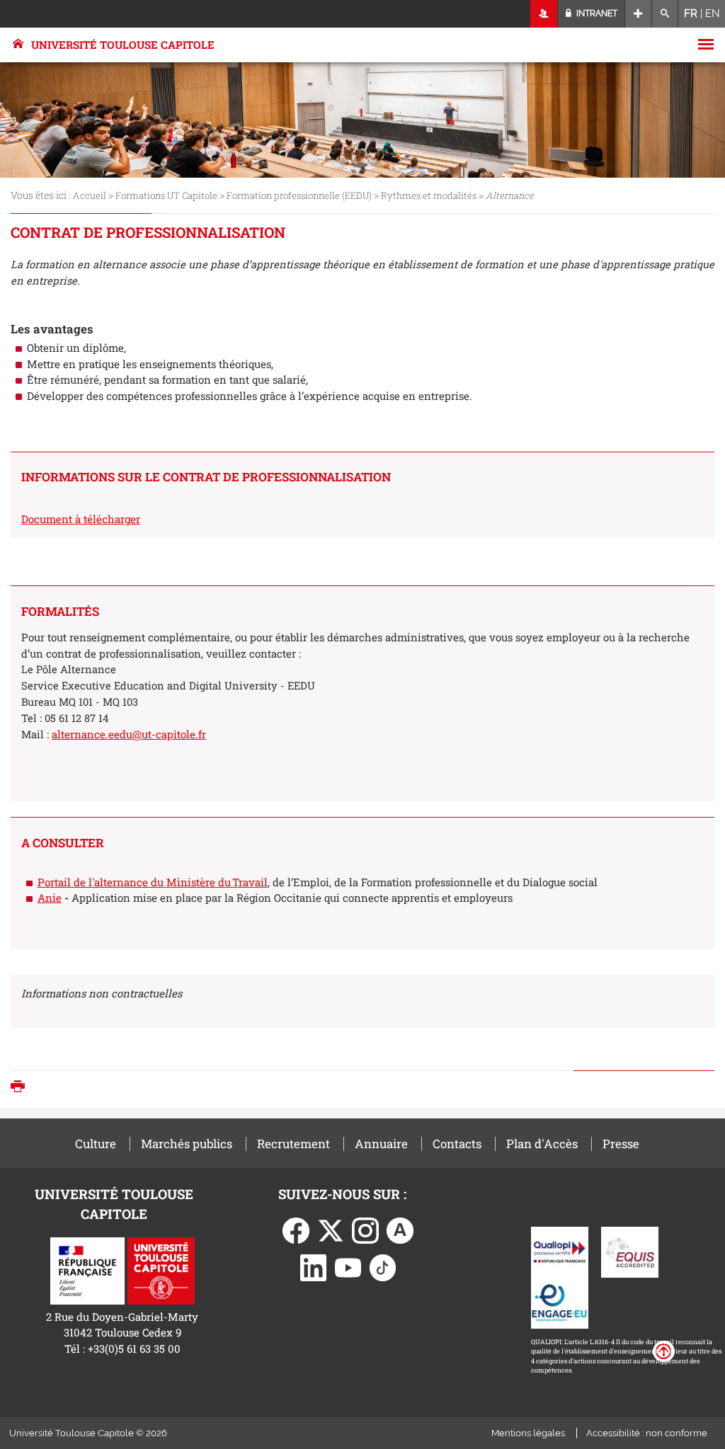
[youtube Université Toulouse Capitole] (348, 1266)
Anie (50, 897)
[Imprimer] (21, 1087)
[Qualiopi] (559, 1251)
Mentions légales (528, 1433)
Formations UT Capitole (166, 195)
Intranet (595, 13)
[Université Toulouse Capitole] (161, 1269)
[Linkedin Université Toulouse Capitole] (313, 1266)
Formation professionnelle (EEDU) (299, 195)
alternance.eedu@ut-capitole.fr (129, 734)
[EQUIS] (629, 1251)
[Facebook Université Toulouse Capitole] (295, 1229)
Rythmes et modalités (428, 195)
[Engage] (559, 1302)
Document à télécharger (80, 519)
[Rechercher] (665, 14)
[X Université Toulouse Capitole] (330, 1229)
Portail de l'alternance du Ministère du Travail (153, 882)
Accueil (89, 195)
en (712, 13)
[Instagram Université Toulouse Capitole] (365, 1229)
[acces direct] (638, 14)
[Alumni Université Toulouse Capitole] (400, 1229)
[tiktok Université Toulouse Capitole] (383, 1266)
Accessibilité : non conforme (646, 1433)
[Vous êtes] (544, 14)
